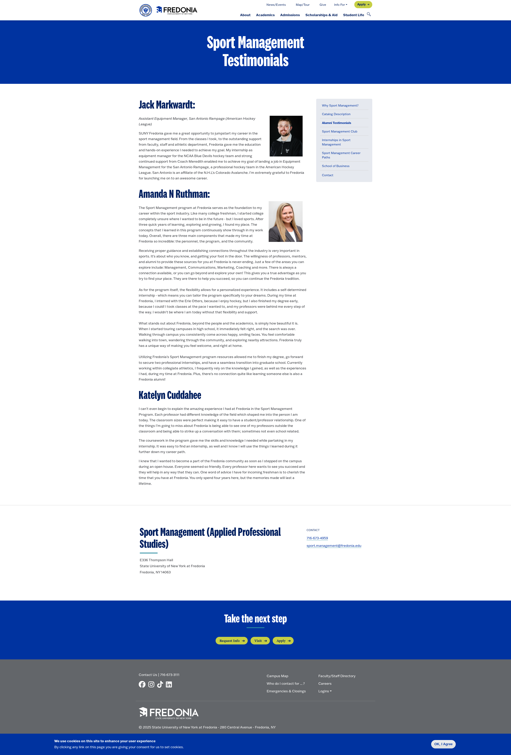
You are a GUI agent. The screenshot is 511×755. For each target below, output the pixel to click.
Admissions (290, 15)
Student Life (353, 15)
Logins (323, 691)
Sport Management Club (339, 131)
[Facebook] (143, 684)
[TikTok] (161, 684)
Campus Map (277, 676)
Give (323, 5)
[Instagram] (152, 684)
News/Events (276, 5)
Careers (325, 683)
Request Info (230, 640)
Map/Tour (303, 5)
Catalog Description (336, 114)
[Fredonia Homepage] (169, 10)
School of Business (336, 166)
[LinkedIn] (170, 684)
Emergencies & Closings (286, 691)
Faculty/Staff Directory (337, 676)
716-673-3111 (169, 675)
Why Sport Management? (340, 105)
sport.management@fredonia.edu (334, 545)
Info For (339, 5)
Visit (258, 640)
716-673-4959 (317, 538)
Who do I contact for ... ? (286, 683)
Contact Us (148, 675)
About (245, 15)
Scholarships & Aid (321, 15)
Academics (265, 15)
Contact (327, 175)
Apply (361, 4)
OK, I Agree (443, 744)
